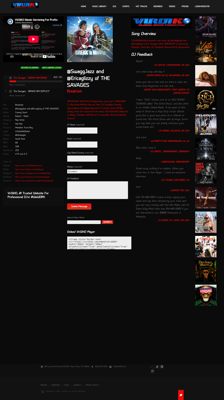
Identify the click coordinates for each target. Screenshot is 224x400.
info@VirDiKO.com (119, 367)
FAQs (66, 385)
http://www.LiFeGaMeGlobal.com (28, 166)
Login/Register (202, 6)
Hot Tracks (141, 6)
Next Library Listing (52, 68)
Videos (172, 6)
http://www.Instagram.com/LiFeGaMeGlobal (33, 173)
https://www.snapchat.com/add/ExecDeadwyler (34, 181)
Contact (77, 385)
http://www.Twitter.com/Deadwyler (29, 169)
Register (55, 385)
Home (83, 6)
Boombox (158, 6)
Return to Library (29, 68)
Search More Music (75, 218)
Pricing (185, 6)
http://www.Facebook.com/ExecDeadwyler (32, 177)
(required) (75, 125)
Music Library (99, 6)
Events (126, 6)
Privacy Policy (92, 385)
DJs (114, 6)
